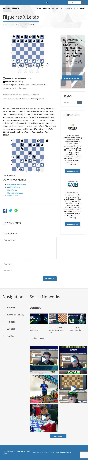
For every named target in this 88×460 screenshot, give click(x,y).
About (82, 8)
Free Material (57, 8)
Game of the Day (15, 25)
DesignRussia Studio (41, 452)
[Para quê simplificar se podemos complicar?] (73, 389)
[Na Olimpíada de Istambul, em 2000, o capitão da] (44, 360)
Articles (11, 328)
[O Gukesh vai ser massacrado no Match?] (73, 360)
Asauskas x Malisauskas (16, 184)
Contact (68, 8)
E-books (11, 321)
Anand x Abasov (13, 187)
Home (39, 8)
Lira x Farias (12, 190)
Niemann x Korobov (15, 193)
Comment (49, 279)
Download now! (72, 78)
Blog (76, 8)
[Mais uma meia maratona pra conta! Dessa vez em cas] (44, 389)
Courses (46, 8)
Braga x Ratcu (12, 195)
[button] (19, 71)
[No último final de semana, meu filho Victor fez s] (44, 418)
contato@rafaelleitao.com (63, 452)
